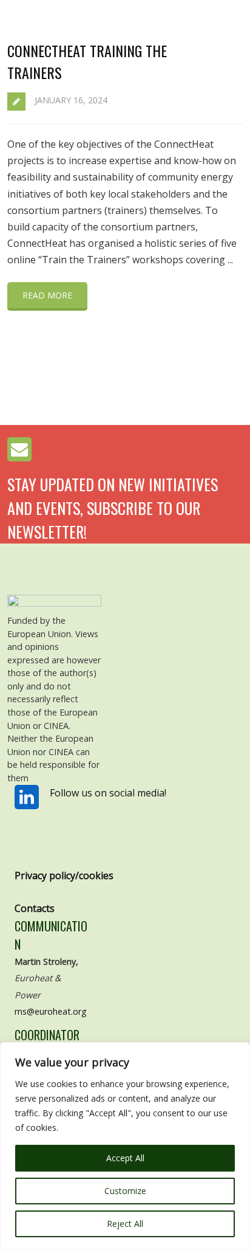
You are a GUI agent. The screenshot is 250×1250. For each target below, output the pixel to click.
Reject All (125, 1223)
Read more (47, 295)
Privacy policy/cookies (64, 875)
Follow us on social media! (108, 792)
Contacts (35, 908)
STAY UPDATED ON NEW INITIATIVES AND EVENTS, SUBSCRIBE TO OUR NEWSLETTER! (112, 508)
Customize (125, 1190)
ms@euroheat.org (51, 1011)
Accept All (125, 1158)
